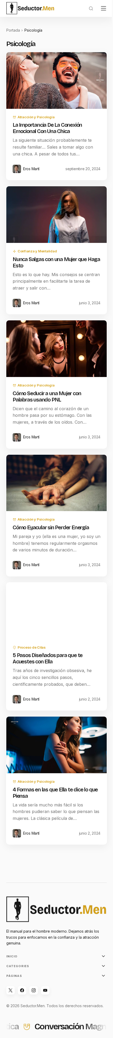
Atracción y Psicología (36, 117)
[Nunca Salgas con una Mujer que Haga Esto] (56, 214)
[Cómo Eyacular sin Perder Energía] (56, 483)
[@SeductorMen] (22, 990)
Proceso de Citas (32, 647)
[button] (91, 8)
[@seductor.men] (33, 990)
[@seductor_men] (10, 990)
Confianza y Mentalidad (37, 251)
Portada (13, 30)
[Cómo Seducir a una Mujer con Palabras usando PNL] (56, 348)
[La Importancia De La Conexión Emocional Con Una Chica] (56, 80)
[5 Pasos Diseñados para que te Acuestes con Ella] (56, 610)
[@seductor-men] (45, 990)
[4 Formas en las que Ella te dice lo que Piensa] (56, 745)
